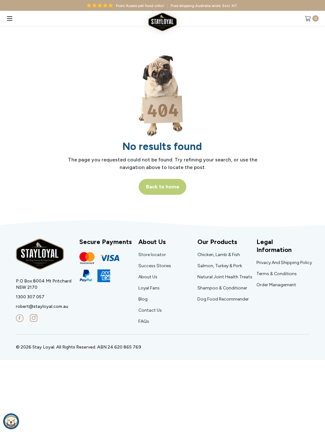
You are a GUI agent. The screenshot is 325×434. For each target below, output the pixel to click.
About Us (152, 242)
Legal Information (274, 246)
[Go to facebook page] (19, 318)
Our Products (217, 242)
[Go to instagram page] (33, 318)
